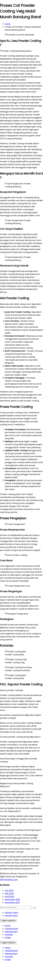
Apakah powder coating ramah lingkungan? (20, 830)
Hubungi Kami (11, 931)
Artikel (8, 937)
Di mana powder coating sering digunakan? (20, 736)
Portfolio (9, 934)
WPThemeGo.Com (8, 879)
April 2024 (9, 896)
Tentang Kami (11, 928)
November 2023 (12, 902)
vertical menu (11, 915)
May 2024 (9, 893)
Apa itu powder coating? (11, 690)
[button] (21, 690)
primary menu (11, 912)
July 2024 (9, 890)
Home (7, 24)
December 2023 (12, 899)
